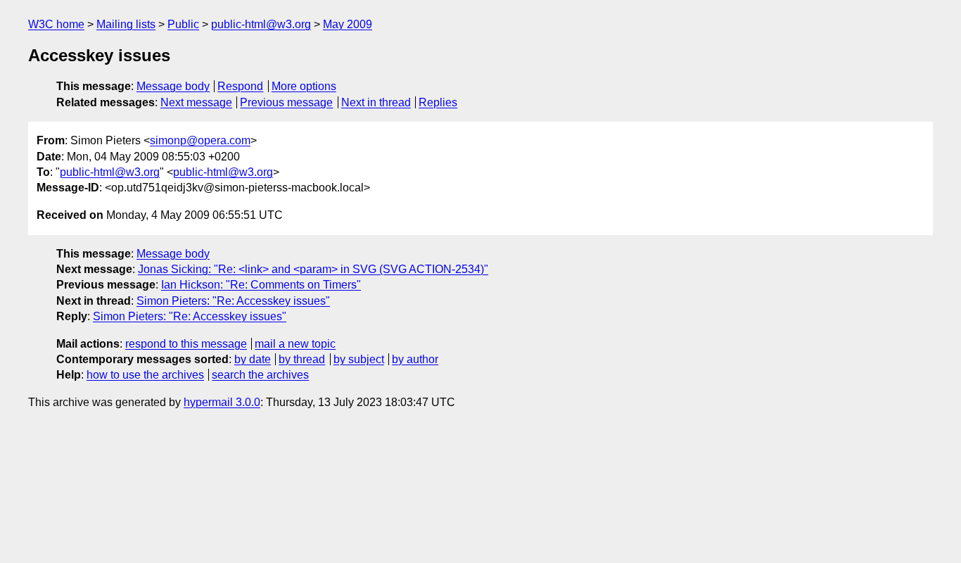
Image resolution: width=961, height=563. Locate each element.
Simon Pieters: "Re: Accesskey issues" (233, 301)
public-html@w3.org (261, 24)
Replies (438, 102)
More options (304, 86)
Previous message (286, 102)
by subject (358, 359)
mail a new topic (295, 344)
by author (415, 359)
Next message (196, 102)
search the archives (260, 375)
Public (183, 24)
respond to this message (186, 344)
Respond (240, 86)
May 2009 (347, 24)
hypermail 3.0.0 (222, 402)
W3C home (56, 24)
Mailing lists (125, 24)
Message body (173, 86)
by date (252, 359)
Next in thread (376, 102)
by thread (302, 359)
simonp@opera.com (200, 140)
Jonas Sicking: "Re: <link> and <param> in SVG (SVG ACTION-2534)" (313, 269)
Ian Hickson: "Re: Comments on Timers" (261, 285)
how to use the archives (145, 375)
